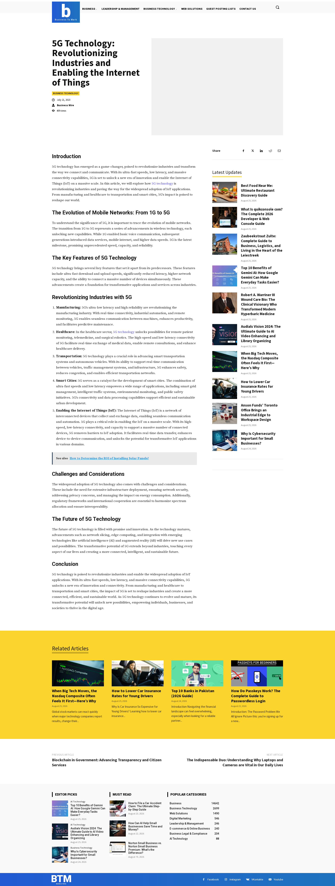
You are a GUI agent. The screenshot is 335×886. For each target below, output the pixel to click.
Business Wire (65, 105)
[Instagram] (225, 879)
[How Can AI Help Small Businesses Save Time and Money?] (118, 828)
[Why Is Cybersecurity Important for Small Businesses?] (224, 440)
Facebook (213, 879)
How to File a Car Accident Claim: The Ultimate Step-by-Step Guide (144, 806)
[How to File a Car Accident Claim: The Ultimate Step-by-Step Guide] (118, 808)
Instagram (235, 879)
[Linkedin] (261, 151)
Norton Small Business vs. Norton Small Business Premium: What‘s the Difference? (145, 848)
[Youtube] (270, 879)
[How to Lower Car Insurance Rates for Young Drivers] (224, 388)
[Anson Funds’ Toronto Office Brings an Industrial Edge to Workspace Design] (224, 413)
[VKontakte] (247, 879)
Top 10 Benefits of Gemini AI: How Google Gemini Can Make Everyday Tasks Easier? (260, 274)
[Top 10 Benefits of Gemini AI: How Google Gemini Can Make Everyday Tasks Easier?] (224, 276)
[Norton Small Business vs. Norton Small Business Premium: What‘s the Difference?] (118, 848)
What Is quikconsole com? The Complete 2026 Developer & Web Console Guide (262, 216)
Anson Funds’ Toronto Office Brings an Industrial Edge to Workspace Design (259, 412)
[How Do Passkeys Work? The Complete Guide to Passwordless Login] (257, 673)
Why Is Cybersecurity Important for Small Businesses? (258, 438)
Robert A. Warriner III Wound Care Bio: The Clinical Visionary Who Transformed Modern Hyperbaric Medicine (259, 304)
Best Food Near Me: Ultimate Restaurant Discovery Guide (258, 190)
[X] (252, 151)
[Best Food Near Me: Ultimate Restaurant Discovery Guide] (224, 192)
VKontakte (257, 879)
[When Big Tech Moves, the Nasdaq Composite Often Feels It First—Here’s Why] (224, 361)
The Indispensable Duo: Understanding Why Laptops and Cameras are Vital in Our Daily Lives (235, 762)
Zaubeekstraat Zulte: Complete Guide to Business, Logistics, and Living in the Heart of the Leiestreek (261, 245)
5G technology (162, 183)
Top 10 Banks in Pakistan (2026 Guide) (192, 693)
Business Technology (65, 93)
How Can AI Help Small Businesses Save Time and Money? (145, 826)
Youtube (278, 879)
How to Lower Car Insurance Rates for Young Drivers (257, 386)
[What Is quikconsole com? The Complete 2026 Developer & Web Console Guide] (224, 217)
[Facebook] (243, 151)
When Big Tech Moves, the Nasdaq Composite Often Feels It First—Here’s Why (259, 360)
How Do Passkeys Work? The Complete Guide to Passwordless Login (255, 695)
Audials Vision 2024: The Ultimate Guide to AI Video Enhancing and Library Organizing (261, 333)
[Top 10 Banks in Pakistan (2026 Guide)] (197, 673)
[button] (277, 7)
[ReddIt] (270, 151)
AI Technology (78, 801)
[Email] (279, 151)
